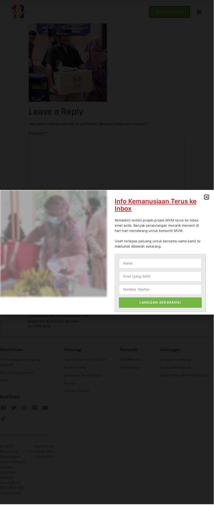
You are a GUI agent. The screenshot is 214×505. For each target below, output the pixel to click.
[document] (107, 252)
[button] (207, 197)
